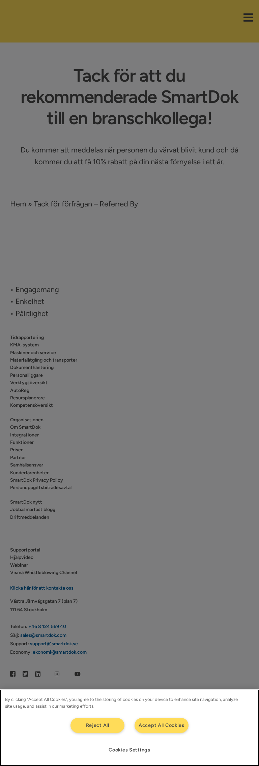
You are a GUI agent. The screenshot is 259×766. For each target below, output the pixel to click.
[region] (129, 727)
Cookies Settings (129, 750)
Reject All (97, 725)
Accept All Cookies (161, 725)
